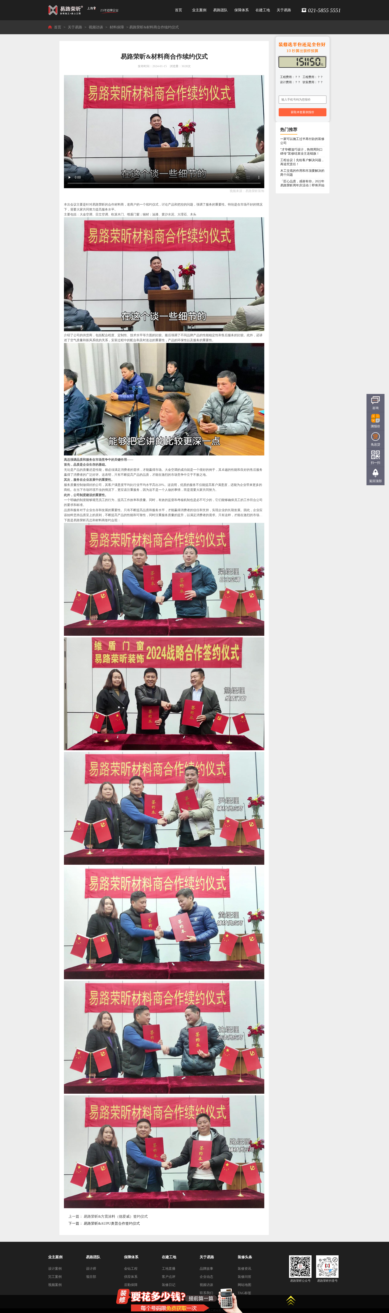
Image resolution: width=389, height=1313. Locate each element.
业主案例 (199, 10)
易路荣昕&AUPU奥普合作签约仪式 (112, 1223)
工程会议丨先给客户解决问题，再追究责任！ (302, 162)
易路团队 (220, 10)
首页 (178, 10)
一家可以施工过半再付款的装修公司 (302, 141)
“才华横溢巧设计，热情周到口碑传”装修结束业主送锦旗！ (301, 151)
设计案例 (55, 1268)
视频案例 (55, 1285)
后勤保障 (131, 1285)
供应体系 (131, 1277)
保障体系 (241, 10)
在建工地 (263, 10)
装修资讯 (244, 1268)
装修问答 (244, 1277)
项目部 (91, 1277)
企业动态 (206, 1277)
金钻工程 (131, 1268)
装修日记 (168, 1285)
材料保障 (117, 27)
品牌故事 (206, 1268)
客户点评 (168, 1277)
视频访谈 (96, 27)
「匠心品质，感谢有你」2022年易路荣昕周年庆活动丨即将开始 (302, 183)
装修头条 (245, 1257)
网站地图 (244, 1285)
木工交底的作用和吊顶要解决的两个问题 (302, 172)
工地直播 (168, 1268)
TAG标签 (244, 1293)
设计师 (91, 1268)
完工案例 (55, 1277)
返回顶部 (375, 481)
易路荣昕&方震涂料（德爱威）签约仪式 (116, 1216)
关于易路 (284, 10)
